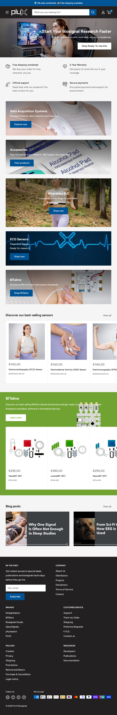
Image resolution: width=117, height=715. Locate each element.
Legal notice (12, 679)
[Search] (92, 12)
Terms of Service (64, 589)
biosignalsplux (16, 374)
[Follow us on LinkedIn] (24, 697)
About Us (60, 571)
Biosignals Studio (14, 622)
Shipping (68, 622)
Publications (69, 656)
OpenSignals (12, 626)
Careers (60, 594)
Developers (69, 651)
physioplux (11, 631)
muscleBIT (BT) (58, 476)
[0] (109, 12)
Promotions (11, 665)
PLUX (8, 636)
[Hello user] (103, 12)
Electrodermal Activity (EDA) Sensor (68, 369)
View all (107, 315)
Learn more (16, 417)
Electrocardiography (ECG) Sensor (25, 369)
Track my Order (71, 617)
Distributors (62, 575)
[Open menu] (7, 12)
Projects (60, 580)
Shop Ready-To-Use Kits (94, 46)
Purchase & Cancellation (18, 674)
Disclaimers (61, 584)
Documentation (71, 660)
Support (67, 613)
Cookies (10, 651)
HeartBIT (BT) (15, 476)
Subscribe (15, 596)
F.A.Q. (66, 631)
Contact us (69, 636)
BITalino (13, 480)
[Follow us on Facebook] (8, 697)
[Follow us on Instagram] (19, 697)
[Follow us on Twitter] (13, 697)
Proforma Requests (73, 626)
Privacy (9, 656)
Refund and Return (15, 669)
